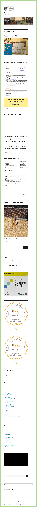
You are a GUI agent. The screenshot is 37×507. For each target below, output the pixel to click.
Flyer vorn (6, 373)
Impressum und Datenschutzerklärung (12, 416)
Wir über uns (7, 393)
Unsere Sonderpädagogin (10, 401)
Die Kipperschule (9, 394)
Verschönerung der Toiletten (10, 445)
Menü (31, 9)
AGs (6, 413)
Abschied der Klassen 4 (13, 36)
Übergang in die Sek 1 (10, 400)
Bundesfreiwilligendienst (10, 402)
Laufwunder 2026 (8, 442)
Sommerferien (7, 434)
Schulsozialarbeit (8, 405)
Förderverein (7, 408)
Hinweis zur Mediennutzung (15, 62)
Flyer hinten (6, 375)
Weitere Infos (7, 397)
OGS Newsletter (9, 410)
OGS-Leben (8, 412)
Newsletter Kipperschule (9, 404)
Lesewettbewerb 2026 (9, 437)
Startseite (5, 482)
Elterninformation (11, 158)
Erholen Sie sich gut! (12, 114)
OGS (5, 409)
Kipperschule (8, 13)
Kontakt (6, 414)
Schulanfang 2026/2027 (10, 398)
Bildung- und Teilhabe (10, 406)
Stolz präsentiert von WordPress (26, 504)
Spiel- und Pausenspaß (13, 202)
